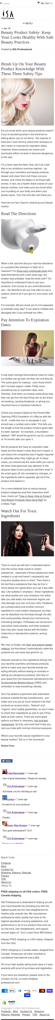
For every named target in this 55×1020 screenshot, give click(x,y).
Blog (3, 866)
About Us (6, 882)
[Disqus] (27, 806)
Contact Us (7, 869)
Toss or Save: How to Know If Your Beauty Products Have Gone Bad (26, 498)
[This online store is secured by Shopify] (9, 1005)
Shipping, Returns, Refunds (16, 872)
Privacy (5, 875)
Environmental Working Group (17, 682)
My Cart (47, 3)
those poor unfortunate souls (32, 271)
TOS (3, 879)
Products (6, 863)
